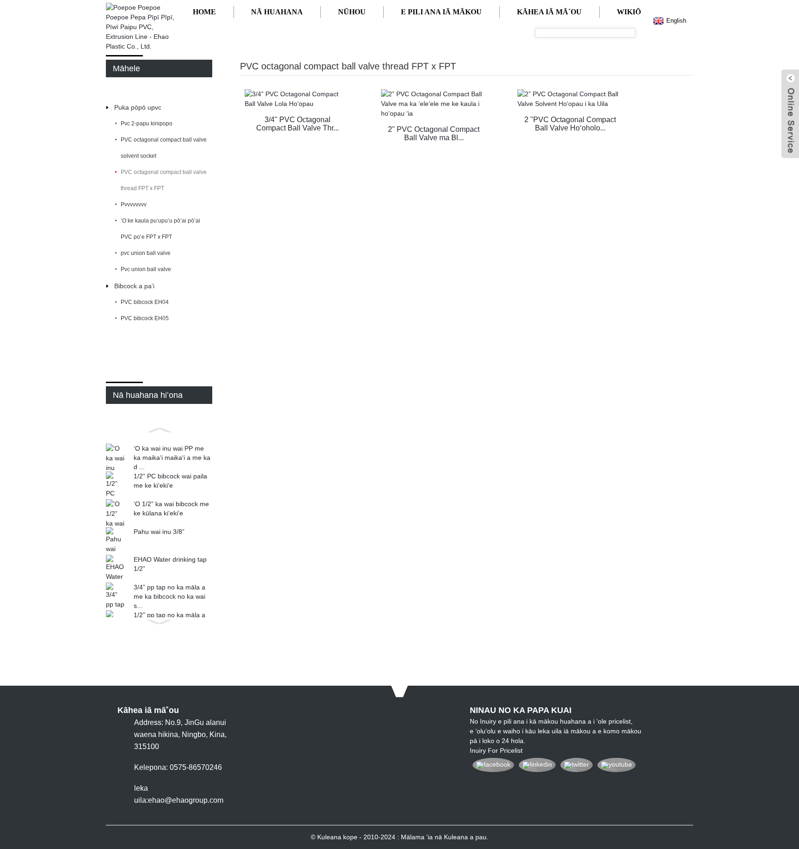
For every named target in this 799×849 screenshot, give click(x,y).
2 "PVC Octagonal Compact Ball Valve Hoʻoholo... (570, 124)
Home (204, 12)
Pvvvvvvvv (134, 204)
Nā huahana (277, 12)
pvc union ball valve (146, 253)
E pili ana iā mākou (441, 12)
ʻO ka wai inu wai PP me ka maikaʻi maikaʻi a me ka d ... (172, 458)
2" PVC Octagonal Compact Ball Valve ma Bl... (433, 133)
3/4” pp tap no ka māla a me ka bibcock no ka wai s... (169, 596)
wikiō (629, 12)
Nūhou (352, 12)
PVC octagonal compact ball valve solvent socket (164, 147)
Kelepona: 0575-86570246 (178, 767)
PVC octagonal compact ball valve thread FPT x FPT (164, 180)
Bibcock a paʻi (134, 286)
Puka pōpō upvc (137, 107)
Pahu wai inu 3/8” (159, 531)
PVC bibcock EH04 (145, 302)
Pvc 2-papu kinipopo (146, 123)
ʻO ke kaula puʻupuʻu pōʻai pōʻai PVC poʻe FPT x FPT (160, 228)
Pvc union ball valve (146, 269)
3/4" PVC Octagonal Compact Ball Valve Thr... (297, 124)
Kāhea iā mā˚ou (549, 12)
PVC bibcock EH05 (145, 318)
